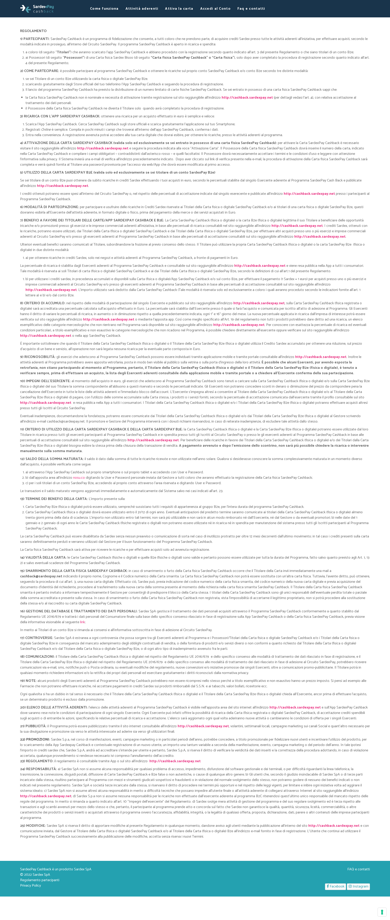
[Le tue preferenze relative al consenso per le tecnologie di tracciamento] (382, 912)
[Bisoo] (37, 8)
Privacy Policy (30, 886)
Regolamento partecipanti (39, 880)
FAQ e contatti (358, 869)
